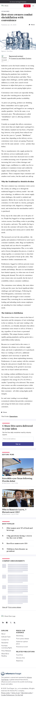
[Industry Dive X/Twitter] (11, 623)
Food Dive (19, 655)
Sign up (27, 6)
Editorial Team (6, 637)
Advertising (19, 636)
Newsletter (4, 643)
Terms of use (15, 693)
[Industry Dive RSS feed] (14, 623)
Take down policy (26, 693)
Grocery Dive (20, 658)
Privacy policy (5, 693)
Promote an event (22, 647)
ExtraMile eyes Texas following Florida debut (17, 479)
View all (4, 607)
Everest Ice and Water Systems (21, 58)
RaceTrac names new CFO (17, 543)
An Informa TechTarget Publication (18, 1)
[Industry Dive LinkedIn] (3, 623)
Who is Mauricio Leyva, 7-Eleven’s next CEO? (14, 511)
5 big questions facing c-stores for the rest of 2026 (19, 537)
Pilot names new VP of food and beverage (20, 529)
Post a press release (14, 607)
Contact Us (5, 640)
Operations (13, 416)
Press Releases (6, 651)
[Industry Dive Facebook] (7, 623)
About (3, 634)
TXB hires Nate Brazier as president (17, 550)
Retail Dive (19, 661)
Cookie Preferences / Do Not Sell (12, 695)
